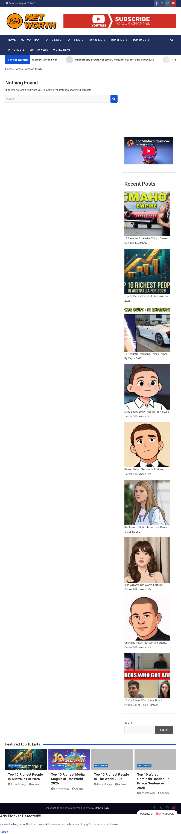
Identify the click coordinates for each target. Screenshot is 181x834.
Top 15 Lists (74, 39)
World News (61, 49)
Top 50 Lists (141, 39)
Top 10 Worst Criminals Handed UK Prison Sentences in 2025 (153, 781)
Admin (36, 784)
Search (114, 99)
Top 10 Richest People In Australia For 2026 (25, 776)
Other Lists (16, 49)
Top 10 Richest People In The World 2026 (111, 776)
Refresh (4, 831)
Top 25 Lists (118, 39)
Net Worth (28, 39)
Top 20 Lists (96, 39)
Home (12, 39)
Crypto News (39, 49)
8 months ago (19, 784)
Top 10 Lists (52, 39)
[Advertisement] (148, 104)
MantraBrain (102, 808)
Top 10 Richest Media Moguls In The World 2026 (68, 778)
